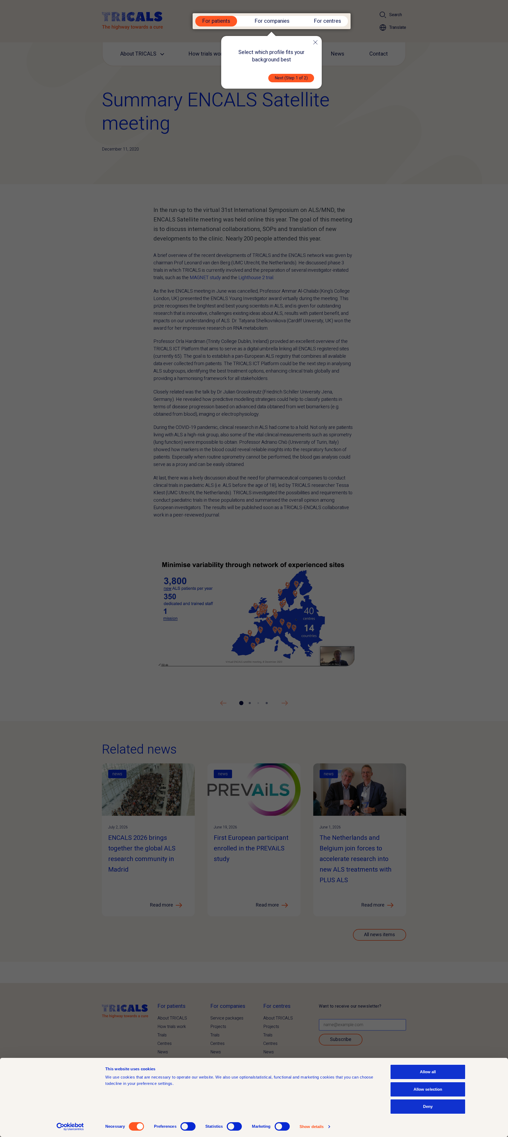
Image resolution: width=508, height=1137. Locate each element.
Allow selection (428, 1089)
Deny (428, 1106)
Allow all (428, 1072)
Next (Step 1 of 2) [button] (291, 78)
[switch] (188, 1126)
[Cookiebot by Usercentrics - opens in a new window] (70, 1127)
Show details (312, 1126)
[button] (315, 42)
